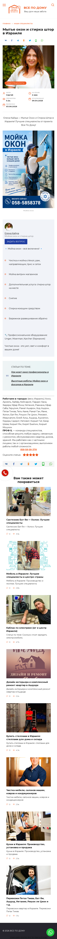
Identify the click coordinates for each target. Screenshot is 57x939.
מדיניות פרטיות (27, 937)
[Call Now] (5, 473)
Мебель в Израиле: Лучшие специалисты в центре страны (24, 575)
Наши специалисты (15, 83)
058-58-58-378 (28, 449)
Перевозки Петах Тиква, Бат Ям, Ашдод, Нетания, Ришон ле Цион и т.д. (27, 901)
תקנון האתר (15, 937)
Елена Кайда (12, 233)
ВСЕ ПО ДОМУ (35, 8)
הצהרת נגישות (40, 937)
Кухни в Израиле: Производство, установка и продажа (25, 846)
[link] (50, 934)
